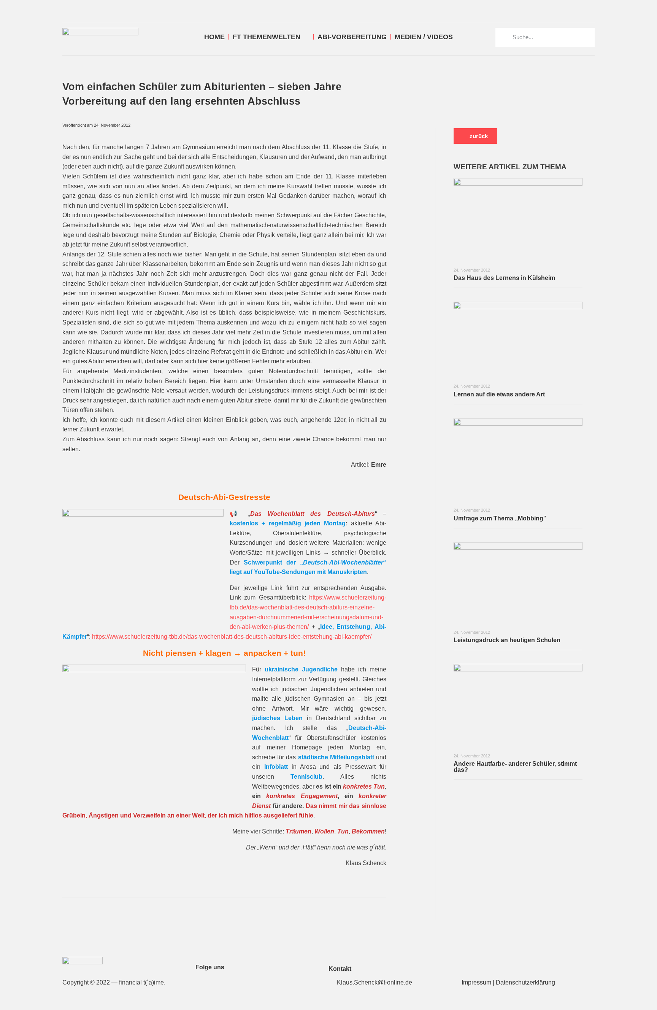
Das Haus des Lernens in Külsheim (504, 278)
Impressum (476, 982)
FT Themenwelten (266, 37)
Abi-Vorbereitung (352, 37)
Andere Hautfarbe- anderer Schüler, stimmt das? (515, 766)
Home (214, 37)
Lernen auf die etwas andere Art (499, 394)
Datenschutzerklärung (525, 982)
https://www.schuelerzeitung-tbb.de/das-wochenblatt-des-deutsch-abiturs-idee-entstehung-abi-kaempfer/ (231, 636)
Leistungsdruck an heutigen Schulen (507, 640)
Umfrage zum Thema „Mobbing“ (500, 518)
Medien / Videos (424, 37)
